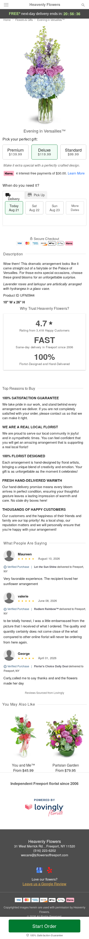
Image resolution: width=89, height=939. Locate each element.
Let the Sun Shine (45, 567)
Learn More (76, 173)
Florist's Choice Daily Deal (51, 666)
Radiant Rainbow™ (46, 609)
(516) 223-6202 (44, 850)
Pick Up (39, 195)
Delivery (14, 197)
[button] (79, 928)
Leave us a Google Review (44, 883)
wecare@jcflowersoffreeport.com (44, 855)
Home (7, 20)
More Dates (75, 207)
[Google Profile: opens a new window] (39, 870)
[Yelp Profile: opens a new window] (49, 870)
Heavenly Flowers (44, 4)
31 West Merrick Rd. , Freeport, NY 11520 (44, 846)
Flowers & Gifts (24, 20)
